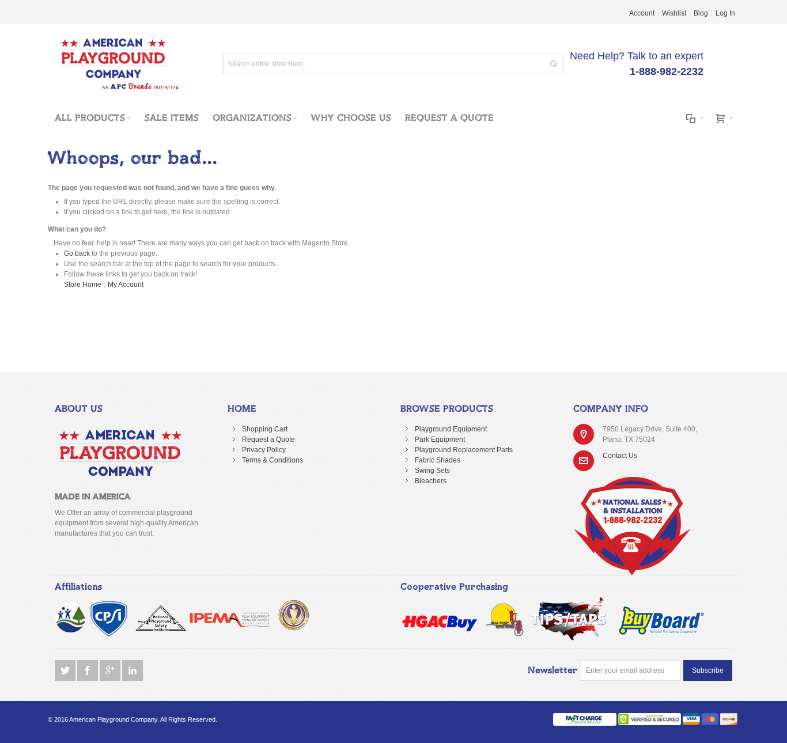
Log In (725, 13)
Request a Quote (268, 439)
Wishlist (674, 13)
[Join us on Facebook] (88, 670)
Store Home (82, 284)
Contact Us (620, 456)
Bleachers (431, 481)
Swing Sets (432, 471)
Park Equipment (440, 439)
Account (641, 13)
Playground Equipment (451, 429)
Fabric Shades (437, 460)
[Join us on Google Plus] (111, 670)
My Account (125, 284)
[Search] (553, 64)
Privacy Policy (264, 450)
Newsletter (553, 670)
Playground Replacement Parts (464, 450)
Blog (701, 13)
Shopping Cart (264, 429)
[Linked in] (132, 670)
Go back (77, 253)
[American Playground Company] (114, 63)
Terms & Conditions (272, 460)
